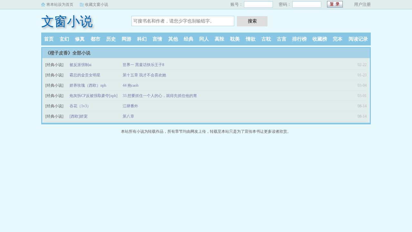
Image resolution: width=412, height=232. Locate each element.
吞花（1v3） (80, 106)
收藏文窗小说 (96, 4)
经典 (188, 39)
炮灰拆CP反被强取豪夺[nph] (93, 95)
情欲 (251, 39)
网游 (126, 39)
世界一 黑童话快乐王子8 (143, 65)
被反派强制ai (80, 65)
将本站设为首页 (59, 4)
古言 (281, 39)
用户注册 (362, 4)
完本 (337, 39)
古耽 (266, 39)
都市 (95, 39)
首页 (49, 39)
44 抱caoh (130, 85)
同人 (204, 39)
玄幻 (64, 39)
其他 (173, 39)
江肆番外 (130, 106)
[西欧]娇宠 (79, 116)
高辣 (219, 39)
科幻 (142, 39)
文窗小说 (67, 21)
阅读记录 (358, 39)
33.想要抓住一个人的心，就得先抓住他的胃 (160, 95)
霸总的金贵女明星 (85, 75)
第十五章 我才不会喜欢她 (144, 75)
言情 (157, 39)
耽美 (235, 39)
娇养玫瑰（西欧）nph (88, 85)
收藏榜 (320, 39)
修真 (80, 39)
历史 (111, 39)
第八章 (128, 116)
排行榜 (299, 39)
